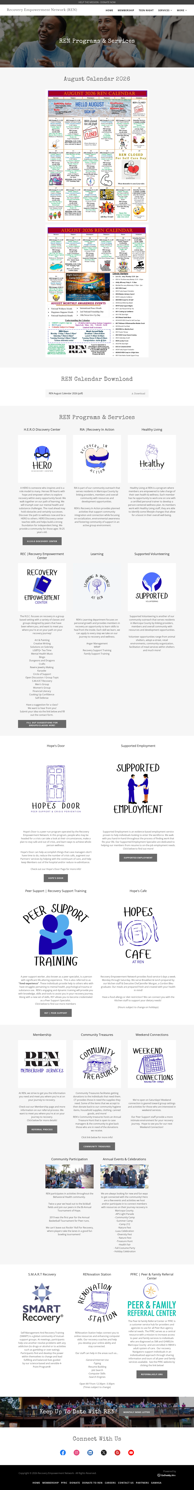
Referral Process (42, 1129)
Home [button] (36, 1482)
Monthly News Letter (136, 1412)
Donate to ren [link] (92, 1482)
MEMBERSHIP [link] (126, 10)
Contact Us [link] (126, 1482)
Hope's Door (55, 878)
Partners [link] (142, 1482)
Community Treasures (97, 1146)
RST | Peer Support (55, 1013)
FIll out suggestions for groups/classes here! (42, 724)
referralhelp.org (152, 1374)
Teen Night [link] (146, 10)
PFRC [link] (64, 1482)
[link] (51, 10)
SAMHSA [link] (156, 1482)
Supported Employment (138, 857)
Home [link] (109, 10)
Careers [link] (110, 1482)
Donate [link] (75, 1482)
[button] (165, 10)
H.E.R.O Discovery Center (42, 541)
